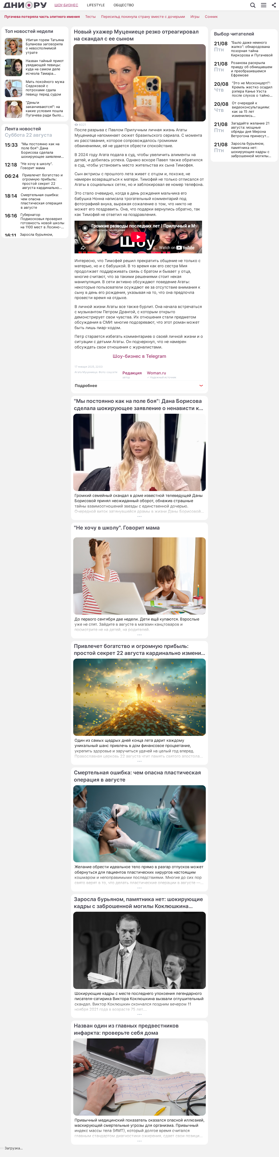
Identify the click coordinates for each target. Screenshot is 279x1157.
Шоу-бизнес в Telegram (139, 356)
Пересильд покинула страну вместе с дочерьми (143, 16)
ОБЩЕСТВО (124, 5)
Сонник (211, 16)
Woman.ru (156, 373)
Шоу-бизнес (66, 5)
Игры (195, 16)
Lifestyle (96, 5)
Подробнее (86, 385)
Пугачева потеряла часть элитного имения (42, 16)
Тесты (90, 16)
